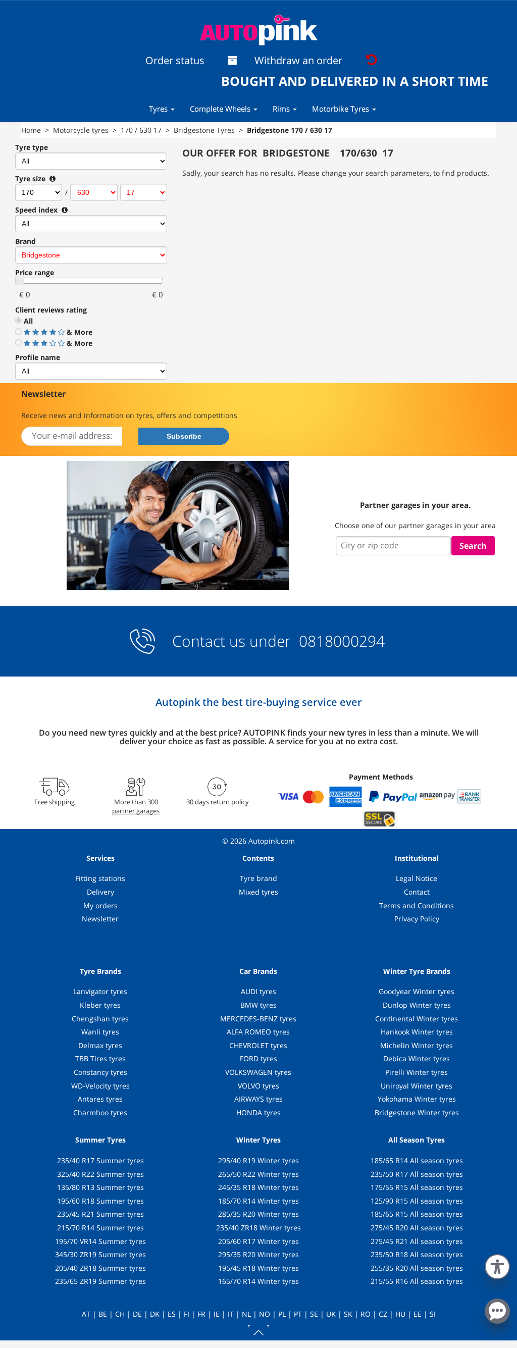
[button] (497, 1264)
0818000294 (340, 641)
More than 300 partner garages (136, 806)
